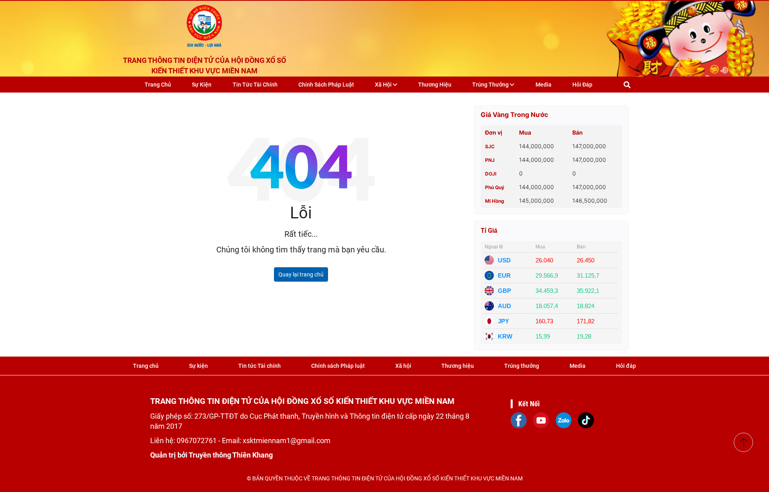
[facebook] (519, 419)
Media (543, 84)
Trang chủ (158, 84)
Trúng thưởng (491, 84)
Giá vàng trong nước (514, 115)
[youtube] (541, 419)
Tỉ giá (489, 230)
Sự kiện (201, 84)
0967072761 (197, 440)
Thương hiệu (434, 84)
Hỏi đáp (582, 84)
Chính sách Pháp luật (326, 84)
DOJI (490, 174)
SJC (490, 146)
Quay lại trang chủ (301, 274)
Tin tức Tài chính (255, 84)
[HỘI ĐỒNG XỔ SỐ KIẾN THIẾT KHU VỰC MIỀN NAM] (204, 24)
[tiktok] (586, 419)
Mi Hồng (494, 201)
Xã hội (384, 84)
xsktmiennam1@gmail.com (286, 440)
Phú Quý (494, 187)
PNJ (490, 160)
